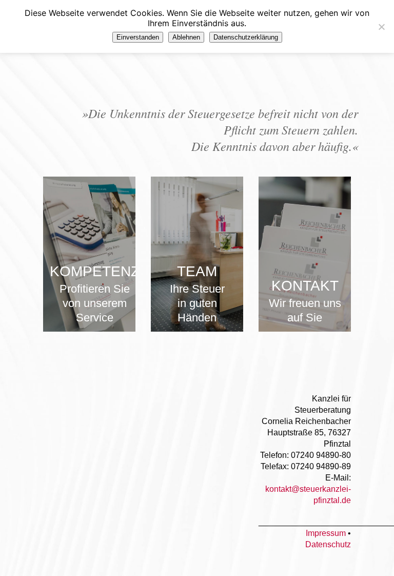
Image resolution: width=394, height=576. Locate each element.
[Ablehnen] (381, 27)
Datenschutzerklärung (245, 37)
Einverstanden (137, 37)
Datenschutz (328, 544)
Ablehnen (186, 37)
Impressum (326, 533)
